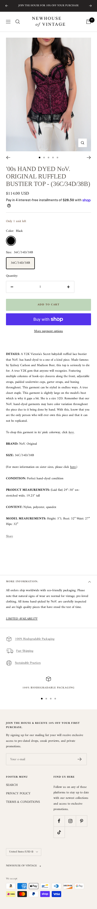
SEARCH (12, 785)
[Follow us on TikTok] (59, 832)
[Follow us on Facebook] (59, 820)
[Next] (89, 157)
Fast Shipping (24, 651)
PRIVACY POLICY (18, 793)
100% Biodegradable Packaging (34, 639)
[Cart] (88, 21)
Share (9, 536)
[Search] (17, 21)
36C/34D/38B (20, 263)
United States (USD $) (21, 851)
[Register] (80, 759)
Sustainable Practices (28, 663)
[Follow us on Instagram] (70, 820)
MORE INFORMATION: (22, 581)
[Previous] (8, 157)
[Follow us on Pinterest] (81, 820)
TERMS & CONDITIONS (23, 802)
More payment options (48, 331)
